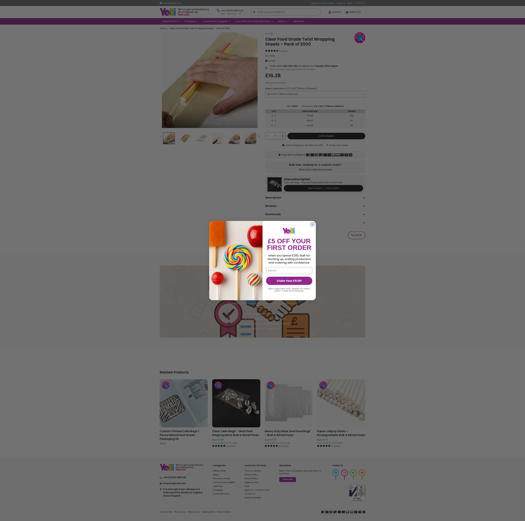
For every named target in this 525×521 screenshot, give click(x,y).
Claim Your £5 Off (289, 281)
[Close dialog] (312, 224)
